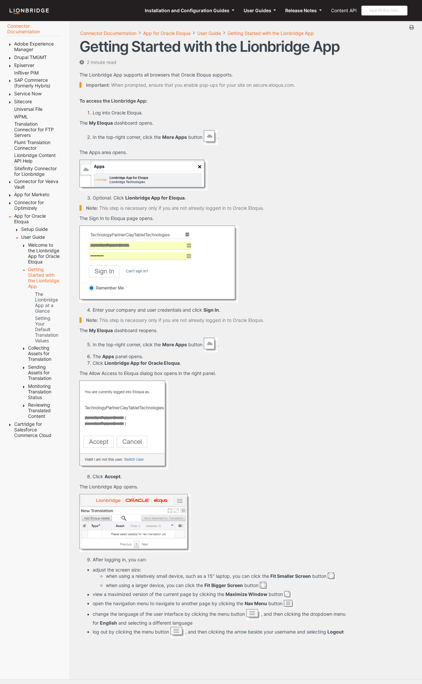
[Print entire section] (249, 27)
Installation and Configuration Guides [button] (187, 10)
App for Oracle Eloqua (167, 33)
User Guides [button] (258, 10)
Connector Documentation (108, 33)
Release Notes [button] (301, 10)
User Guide (209, 33)
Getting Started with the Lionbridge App (270, 33)
